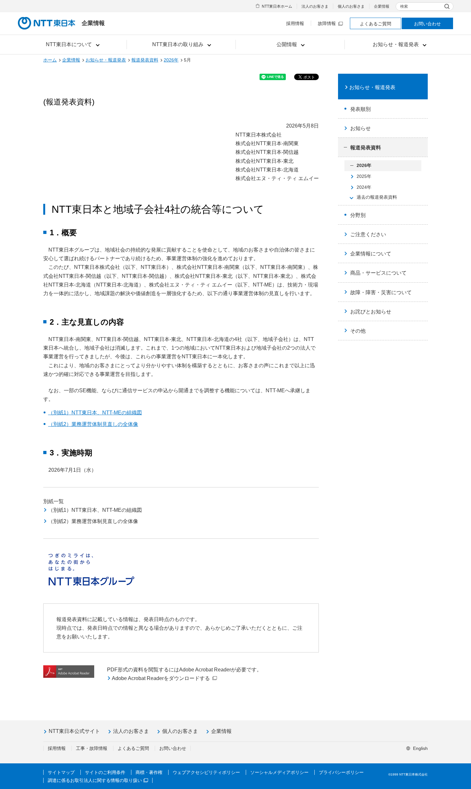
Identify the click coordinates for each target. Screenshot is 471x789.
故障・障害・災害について (381, 292)
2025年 (364, 176)
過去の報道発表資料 (377, 197)
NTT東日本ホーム (277, 6)
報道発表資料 (144, 59)
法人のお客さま (315, 6)
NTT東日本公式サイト (74, 731)
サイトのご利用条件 (105, 772)
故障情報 (327, 23)
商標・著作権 (149, 772)
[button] (72, 44)
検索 (404, 6)
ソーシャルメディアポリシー (279, 772)
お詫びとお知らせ (370, 311)
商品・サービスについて (378, 273)
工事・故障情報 (91, 748)
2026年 (171, 59)
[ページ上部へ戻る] (458, 770)
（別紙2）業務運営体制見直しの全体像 (93, 424)
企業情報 (381, 6)
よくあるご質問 (375, 23)
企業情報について (370, 253)
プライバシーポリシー (341, 772)
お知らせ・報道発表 (106, 59)
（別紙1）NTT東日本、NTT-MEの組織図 (95, 412)
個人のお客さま (351, 6)
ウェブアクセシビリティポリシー (206, 772)
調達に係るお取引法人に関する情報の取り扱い (95, 780)
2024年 (364, 187)
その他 (358, 331)
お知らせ (360, 128)
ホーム (50, 59)
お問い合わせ (427, 23)
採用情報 (295, 23)
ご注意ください (368, 234)
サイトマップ (61, 772)
